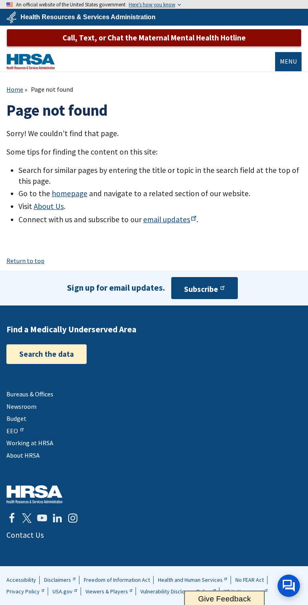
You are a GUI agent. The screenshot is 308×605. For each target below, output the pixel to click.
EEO (12, 431)
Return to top (25, 261)
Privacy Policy (23, 591)
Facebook (11, 518)
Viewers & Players (106, 591)
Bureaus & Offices (29, 394)
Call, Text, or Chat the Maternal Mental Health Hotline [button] (154, 37)
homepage (69, 193)
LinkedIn (57, 518)
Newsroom (21, 406)
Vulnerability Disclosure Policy (175, 591)
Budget (16, 418)
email (166, 219)
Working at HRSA (29, 443)
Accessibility (21, 579)
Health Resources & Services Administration (88, 17)
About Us (49, 206)
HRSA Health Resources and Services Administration (34, 494)
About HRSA (23, 455)
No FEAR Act (249, 579)
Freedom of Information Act (117, 579)
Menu (288, 61)
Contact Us (25, 535)
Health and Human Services (190, 579)
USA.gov (63, 591)
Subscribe (201, 289)
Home (14, 89)
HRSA (30, 61)
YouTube (42, 518)
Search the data (46, 354)
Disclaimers (57, 579)
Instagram (72, 518)
